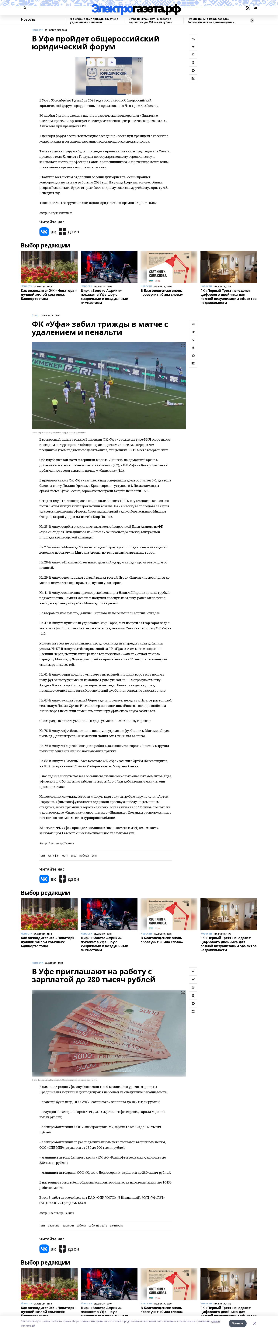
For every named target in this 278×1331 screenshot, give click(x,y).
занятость (116, 1225)
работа (81, 1225)
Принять (238, 1323)
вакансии (68, 1225)
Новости (37, 30)
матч (65, 855)
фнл (94, 855)
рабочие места (98, 1225)
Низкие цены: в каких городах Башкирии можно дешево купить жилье (210, 20)
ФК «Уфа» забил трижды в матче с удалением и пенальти (94, 20)
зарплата (54, 1225)
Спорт (36, 315)
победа (84, 855)
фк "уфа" (53, 855)
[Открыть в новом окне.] (47, 231)
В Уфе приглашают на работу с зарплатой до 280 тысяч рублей (150, 20)
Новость (28, 19)
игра (73, 855)
